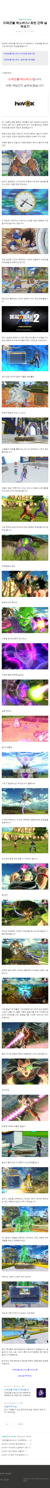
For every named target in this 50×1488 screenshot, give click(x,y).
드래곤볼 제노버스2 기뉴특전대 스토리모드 (15, 1440)
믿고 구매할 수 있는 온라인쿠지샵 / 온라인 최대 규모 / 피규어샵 (25, 1411)
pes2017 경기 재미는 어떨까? (13, 1451)
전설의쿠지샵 (10, 1406)
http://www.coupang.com (12, 1386)
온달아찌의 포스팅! (25, 19)
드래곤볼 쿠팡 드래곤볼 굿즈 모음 (17, 1389)
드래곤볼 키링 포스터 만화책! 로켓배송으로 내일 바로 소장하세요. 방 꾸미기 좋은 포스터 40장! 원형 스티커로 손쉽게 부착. (17, 1394)
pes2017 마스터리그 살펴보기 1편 (15, 1447)
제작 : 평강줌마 (4, 1480)
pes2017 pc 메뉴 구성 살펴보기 (13, 1455)
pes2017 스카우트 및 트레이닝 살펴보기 (15, 1444)
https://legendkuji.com (11, 1403)
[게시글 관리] (12, 1424)
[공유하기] (9, 1424)
